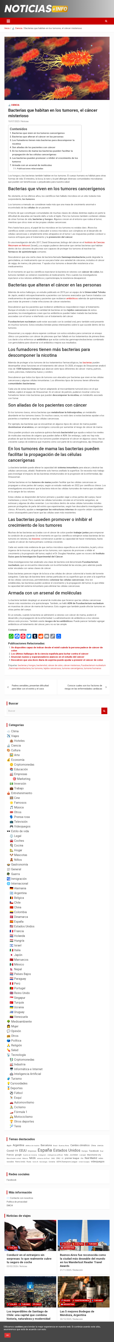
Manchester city (94, 1155)
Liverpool (82, 1155)
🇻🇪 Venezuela (19, 1017)
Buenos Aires (64, 1146)
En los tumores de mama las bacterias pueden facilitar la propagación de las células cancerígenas (42, 153)
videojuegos (97, 1161)
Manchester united (14, 1158)
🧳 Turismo (14, 1078)
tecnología (43, 1162)
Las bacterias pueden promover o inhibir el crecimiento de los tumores (45, 160)
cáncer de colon (55, 665)
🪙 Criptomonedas (22, 764)
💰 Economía (15, 760)
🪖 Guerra (13, 874)
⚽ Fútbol (16, 1093)
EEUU (23, 1150)
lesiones (36, 538)
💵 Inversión (18, 783)
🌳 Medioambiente (19, 1021)
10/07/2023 (13, 121)
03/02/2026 (12, 1266)
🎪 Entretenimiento (19, 793)
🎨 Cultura (13, 750)
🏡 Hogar (16, 850)
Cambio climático (80, 1145)
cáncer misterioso (72, 665)
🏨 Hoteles (17, 741)
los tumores (37, 668)
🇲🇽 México (17, 964)
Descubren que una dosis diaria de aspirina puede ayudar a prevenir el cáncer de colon (57, 660)
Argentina (18, 1145)
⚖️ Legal (15, 836)
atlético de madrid (32, 1146)
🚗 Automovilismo (22, 1102)
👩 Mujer (13, 1026)
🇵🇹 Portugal (17, 988)
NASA (32, 1158)
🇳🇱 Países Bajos (20, 974)
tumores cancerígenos (72, 668)
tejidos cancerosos (52, 668)
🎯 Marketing (21, 779)
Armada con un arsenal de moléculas (32, 165)
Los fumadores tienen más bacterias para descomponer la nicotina (43, 142)
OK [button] (7, 1335)
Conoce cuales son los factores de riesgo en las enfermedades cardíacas (83, 687)
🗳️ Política (14, 1040)
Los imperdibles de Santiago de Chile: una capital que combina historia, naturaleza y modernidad (28, 1315)
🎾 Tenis (15, 1126)
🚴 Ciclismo (18, 1107)
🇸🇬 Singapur (17, 998)
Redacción (78, 1270)
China (93, 1145)
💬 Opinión (14, 1031)
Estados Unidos (66, 1150)
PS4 (82, 1158)
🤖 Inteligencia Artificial (25, 1074)
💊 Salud (12, 1050)
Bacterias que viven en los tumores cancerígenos (38, 133)
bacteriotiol (42, 665)
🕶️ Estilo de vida (18, 831)
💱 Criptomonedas (22, 1059)
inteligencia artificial (55, 1155)
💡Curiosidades (17, 1083)
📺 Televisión (18, 821)
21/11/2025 (65, 1270)
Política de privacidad (17, 1201)
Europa (85, 1151)
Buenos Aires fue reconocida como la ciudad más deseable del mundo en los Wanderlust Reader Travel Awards (83, 1260)
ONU (58, 1158)
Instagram (42, 1155)
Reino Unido (20, 1162)
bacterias (87, 362)
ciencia (100, 1145)
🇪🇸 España (16, 921)
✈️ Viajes (13, 736)
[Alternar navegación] (8, 21)
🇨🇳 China (15, 907)
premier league (72, 1158)
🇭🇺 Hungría (17, 940)
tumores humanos (92, 668)
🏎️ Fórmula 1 (18, 1112)
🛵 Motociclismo (21, 1116)
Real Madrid (91, 1158)
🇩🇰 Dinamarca (19, 917)
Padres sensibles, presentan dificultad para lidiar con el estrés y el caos (30, 687)
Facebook (94, 1151)
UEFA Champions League (66, 1162)
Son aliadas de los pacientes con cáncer (33, 147)
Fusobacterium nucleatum (93, 665)
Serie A (35, 1162)
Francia (10, 1155)
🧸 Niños (16, 860)
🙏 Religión (14, 1045)
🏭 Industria (17, 1064)
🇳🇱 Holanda (17, 936)
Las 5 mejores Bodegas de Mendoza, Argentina (77, 1313)
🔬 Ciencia (13, 105)
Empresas (32, 1151)
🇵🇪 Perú (15, 983)
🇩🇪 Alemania (18, 888)
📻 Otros (12, 1036)
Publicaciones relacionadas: (30, 168)
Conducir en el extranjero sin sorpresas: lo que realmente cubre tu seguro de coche (29, 1258)
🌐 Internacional (17, 883)
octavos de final (43, 1158)
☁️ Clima (13, 731)
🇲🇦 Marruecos (19, 959)
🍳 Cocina (16, 845)
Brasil (55, 1146)
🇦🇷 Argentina (18, 893)
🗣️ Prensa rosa (20, 817)
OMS (53, 1158)
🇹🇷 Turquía (17, 1002)
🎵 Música (17, 807)
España (45, 1150)
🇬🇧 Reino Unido (20, 993)
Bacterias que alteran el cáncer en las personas (37, 136)
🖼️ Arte (15, 755)
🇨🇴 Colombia (18, 912)
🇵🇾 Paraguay (18, 978)
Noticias (25, 121)
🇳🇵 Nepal (16, 969)
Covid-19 (12, 1150)
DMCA (10, 1205)
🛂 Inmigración (17, 879)
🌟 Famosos (18, 802)
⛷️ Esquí (15, 1097)
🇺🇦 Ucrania (17, 1007)
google (18, 1155)
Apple (9, 1146)
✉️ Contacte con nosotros (20, 1198)
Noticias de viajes (19, 1216)
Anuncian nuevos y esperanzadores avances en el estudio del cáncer (47, 657)
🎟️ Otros (15, 812)
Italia (66, 1155)
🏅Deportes (15, 1088)
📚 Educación (19, 769)
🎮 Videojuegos (20, 826)
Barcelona (46, 1145)
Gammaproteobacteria (20, 668)
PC (63, 1158)
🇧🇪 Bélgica (17, 898)
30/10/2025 (65, 1319)
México (25, 1158)
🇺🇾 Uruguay (17, 1012)
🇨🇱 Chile (15, 902)
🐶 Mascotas (18, 855)
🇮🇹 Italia (15, 950)
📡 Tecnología (16, 1055)
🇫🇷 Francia (17, 931)
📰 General (14, 869)
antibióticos (72, 298)
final (101, 1151)
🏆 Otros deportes (22, 1121)
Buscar (104, 711)
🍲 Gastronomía (17, 864)
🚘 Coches (17, 840)
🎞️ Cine (15, 798)
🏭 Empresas (18, 774)
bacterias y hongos (27, 665)
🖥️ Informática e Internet (26, 1069)
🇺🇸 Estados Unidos (22, 926)
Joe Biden (74, 1155)
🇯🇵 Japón (16, 955)
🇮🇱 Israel (15, 945)
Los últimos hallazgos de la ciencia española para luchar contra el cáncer (49, 653)
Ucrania (52, 1162)
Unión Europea (84, 1162)
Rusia (29, 1162)
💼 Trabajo (17, 788)
